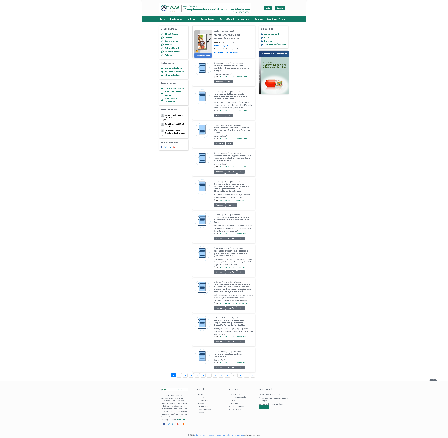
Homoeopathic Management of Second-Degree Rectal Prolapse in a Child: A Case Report (231, 96)
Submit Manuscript (202, 55)
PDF (229, 82)
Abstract (219, 82)
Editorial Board (227, 19)
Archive (168, 44)
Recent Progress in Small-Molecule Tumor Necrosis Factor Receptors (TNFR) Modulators (231, 253)
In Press (168, 37)
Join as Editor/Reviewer (275, 44)
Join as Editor (236, 394)
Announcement (271, 34)
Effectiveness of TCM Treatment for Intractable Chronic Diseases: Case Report (231, 219)
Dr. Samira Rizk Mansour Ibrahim (173, 114)
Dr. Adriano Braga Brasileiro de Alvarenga (173, 130)
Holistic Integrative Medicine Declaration (228, 355)
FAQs (266, 37)
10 (227, 375)
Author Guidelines (173, 68)
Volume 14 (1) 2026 (222, 45)
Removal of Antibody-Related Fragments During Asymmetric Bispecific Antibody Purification (229, 322)
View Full (219, 144)
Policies (168, 55)
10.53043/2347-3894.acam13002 (231, 337)
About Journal (176, 19)
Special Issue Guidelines (171, 100)
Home (162, 19)
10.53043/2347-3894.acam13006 (231, 234)
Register (280, 8)
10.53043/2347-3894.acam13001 (231, 363)
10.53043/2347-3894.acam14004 (231, 77)
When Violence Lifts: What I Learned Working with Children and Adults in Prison (232, 130)
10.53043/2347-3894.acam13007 (231, 200)
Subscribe (264, 407)
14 (240, 375)
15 (246, 375)
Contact (259, 19)
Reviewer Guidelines (174, 71)
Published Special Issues (173, 93)
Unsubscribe (236, 409)
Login (268, 8)
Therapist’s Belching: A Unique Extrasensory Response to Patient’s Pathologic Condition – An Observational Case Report (231, 187)
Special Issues (207, 19)
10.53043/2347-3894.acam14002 (231, 138)
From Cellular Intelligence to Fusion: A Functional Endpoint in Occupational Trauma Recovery (232, 158)
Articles (191, 19)
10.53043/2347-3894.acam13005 (231, 267)
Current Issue (171, 41)
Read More (181, 419)
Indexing (268, 41)
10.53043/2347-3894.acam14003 (231, 110)
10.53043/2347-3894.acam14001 (231, 167)
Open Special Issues (174, 88)
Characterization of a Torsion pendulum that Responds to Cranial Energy (232, 68)
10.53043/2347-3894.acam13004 (231, 303)
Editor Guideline (172, 75)
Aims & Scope (171, 34)
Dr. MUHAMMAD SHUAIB (174, 122)
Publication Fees (173, 51)
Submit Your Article (276, 19)
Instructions (243, 19)
